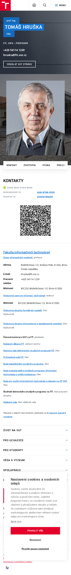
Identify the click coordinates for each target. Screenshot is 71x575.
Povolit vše (35, 531)
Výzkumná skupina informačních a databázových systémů (32, 323)
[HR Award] (7, 568)
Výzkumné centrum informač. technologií (24, 295)
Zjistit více (16, 521)
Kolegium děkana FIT (13, 344)
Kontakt (12, 165)
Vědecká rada (10, 402)
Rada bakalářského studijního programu (23, 364)
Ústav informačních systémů (18, 257)
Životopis (30, 165)
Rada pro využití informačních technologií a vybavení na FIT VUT (35, 381)
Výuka (46, 165)
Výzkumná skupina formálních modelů (22, 310)
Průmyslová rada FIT (13, 357)
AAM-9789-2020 (46, 192)
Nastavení (35, 540)
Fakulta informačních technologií (26, 252)
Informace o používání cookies (17, 561)
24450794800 (45, 197)
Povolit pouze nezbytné (35, 549)
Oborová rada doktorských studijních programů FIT (28, 350)
